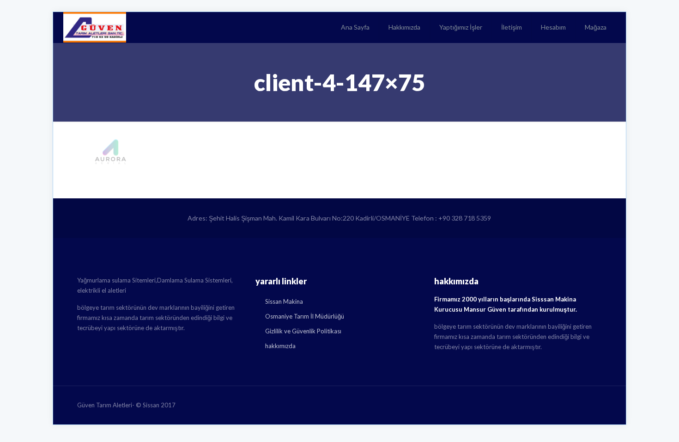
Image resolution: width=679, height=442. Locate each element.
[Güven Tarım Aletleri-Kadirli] (94, 27)
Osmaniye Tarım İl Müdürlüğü (304, 316)
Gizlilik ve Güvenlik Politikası (303, 331)
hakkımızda (280, 346)
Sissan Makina (284, 301)
